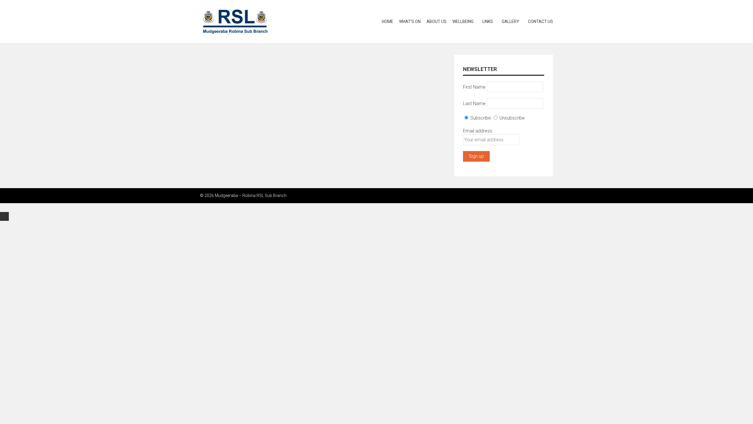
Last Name (474, 103)
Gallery (510, 21)
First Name (474, 87)
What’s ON (410, 21)
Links (487, 21)
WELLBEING (463, 21)
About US (437, 21)
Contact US (540, 21)
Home (387, 21)
